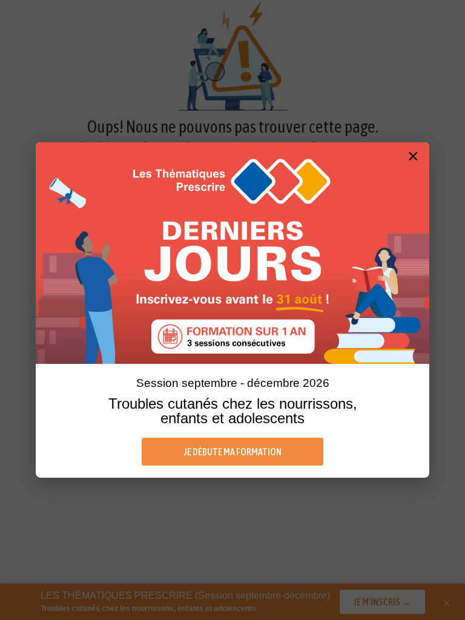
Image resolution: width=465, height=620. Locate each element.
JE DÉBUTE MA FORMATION (233, 451)
